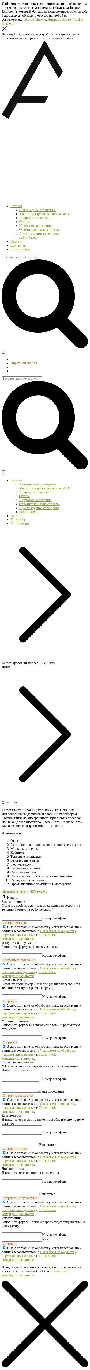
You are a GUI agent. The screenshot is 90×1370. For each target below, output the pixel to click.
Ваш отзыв (47, 1194)
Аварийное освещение (36, 218)
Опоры (24, 222)
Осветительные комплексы (39, 229)
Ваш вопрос (48, 1144)
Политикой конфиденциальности (29, 937)
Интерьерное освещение (37, 210)
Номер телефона (54, 918)
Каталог (16, 206)
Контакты (17, 245)
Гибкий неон (28, 237)
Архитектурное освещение (39, 233)
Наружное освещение (35, 225)
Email (46, 1239)
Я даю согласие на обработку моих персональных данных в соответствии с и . (41, 933)
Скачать (16, 241)
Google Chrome (35, 19)
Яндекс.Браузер (59, 19)
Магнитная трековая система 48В (44, 214)
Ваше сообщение (51, 1091)
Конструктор (20, 249)
